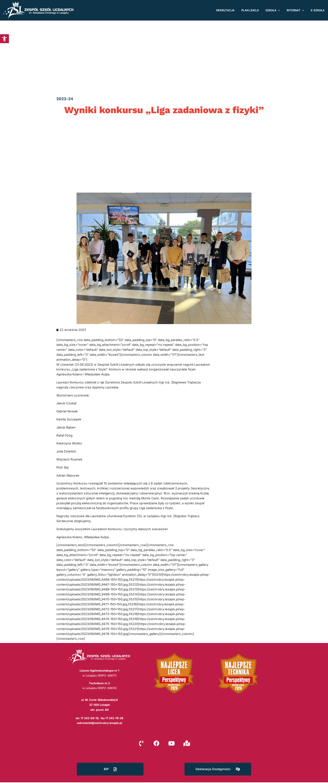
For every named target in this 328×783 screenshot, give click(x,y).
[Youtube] (171, 743)
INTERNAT (293, 10)
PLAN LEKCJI (250, 10)
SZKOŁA (270, 10)
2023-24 (64, 98)
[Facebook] (156, 743)
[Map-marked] (186, 743)
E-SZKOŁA (318, 10)
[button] (4, 38)
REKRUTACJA (225, 10)
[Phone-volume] (141, 743)
